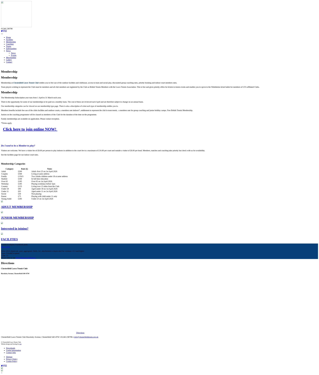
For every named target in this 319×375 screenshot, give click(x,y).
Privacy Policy (11, 359)
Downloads (10, 348)
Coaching (10, 44)
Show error (5, 247)
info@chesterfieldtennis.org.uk (86, 337)
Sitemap (9, 357)
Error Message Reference (26, 258)
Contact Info (11, 353)
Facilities (9, 40)
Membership (11, 42)
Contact (9, 62)
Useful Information (13, 350)
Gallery (9, 60)
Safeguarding (11, 49)
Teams (8, 46)
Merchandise (11, 58)
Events (13, 55)
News (8, 51)
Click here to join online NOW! (30, 129)
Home (8, 37)
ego (20, 344)
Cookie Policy (11, 361)
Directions (80, 333)
